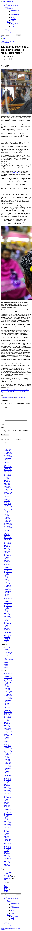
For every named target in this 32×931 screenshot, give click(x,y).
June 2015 (6, 610)
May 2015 (6, 612)
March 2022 (7, 501)
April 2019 (7, 546)
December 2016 (8, 585)
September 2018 (8, 554)
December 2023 (8, 470)
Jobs (19, 397)
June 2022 (6, 496)
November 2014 (8, 619)
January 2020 (7, 539)
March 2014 (7, 631)
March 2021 (7, 518)
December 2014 (8, 617)
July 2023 (6, 477)
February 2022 (8, 502)
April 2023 (7, 481)
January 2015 (7, 616)
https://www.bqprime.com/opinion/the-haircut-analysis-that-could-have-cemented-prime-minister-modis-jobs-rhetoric (15, 391)
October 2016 (7, 588)
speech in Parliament (15, 172)
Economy (11, 397)
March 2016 (7, 597)
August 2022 (7, 493)
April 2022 (7, 499)
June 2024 (6, 461)
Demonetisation (15, 14)
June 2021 (6, 514)
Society (9, 22)
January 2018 (7, 566)
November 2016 (8, 586)
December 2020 (8, 523)
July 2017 (6, 575)
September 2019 (8, 542)
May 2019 (6, 545)
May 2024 (6, 462)
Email (3, 424)
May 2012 (6, 640)
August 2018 (7, 555)
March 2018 (7, 563)
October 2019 (7, 541)
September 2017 (8, 572)
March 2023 (7, 483)
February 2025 (8, 449)
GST (12, 11)
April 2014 (7, 629)
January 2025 (7, 450)
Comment (4, 407)
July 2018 (6, 557)
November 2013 (8, 635)
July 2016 (6, 592)
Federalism (13, 19)
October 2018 (7, 552)
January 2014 (7, 632)
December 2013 (8, 634)
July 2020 (6, 530)
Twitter (6, 665)
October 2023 (7, 473)
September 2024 (8, 456)
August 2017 (7, 573)
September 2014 (8, 622)
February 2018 (8, 564)
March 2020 (7, 536)
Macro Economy (15, 10)
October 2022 (7, 490)
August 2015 (7, 607)
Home (2, 41)
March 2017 (7, 580)
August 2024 (7, 458)
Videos (6, 667)
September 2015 (8, 606)
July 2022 (6, 495)
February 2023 (8, 484)
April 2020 (7, 535)
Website (3, 427)
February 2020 (8, 538)
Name (3, 421)
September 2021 (8, 510)
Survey (23, 397)
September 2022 (8, 492)
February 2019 (8, 549)
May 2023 (6, 480)
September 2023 (8, 474)
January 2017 (7, 583)
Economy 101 (7, 653)
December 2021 (8, 505)
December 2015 (8, 601)
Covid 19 (6, 651)
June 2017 (6, 576)
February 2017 (8, 582)
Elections (13, 17)
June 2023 (6, 478)
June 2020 (6, 532)
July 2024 (6, 459)
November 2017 (8, 569)
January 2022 (7, 504)
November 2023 (8, 471)
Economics (10, 8)
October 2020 (7, 526)
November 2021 (8, 507)
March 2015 (7, 613)
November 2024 (8, 453)
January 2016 (7, 600)
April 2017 (7, 579)
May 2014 (6, 628)
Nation (12, 20)
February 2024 (8, 467)
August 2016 (7, 591)
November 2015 (8, 603)
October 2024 (7, 455)
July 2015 (6, 609)
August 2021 (7, 511)
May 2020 (6, 533)
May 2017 (6, 578)
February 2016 (8, 598)
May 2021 (6, 515)
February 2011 (7, 641)
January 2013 (7, 638)
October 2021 (7, 508)
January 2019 (7, 551)
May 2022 (6, 498)
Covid (12, 25)
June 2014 (6, 626)
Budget (12, 13)
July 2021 (6, 512)
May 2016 (6, 595)
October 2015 (7, 604)
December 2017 (8, 567)
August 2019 (7, 544)
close (2, 437)
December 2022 (8, 487)
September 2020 (8, 527)
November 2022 (8, 489)
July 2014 (6, 625)
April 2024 (7, 464)
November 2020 (8, 524)
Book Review (14, 23)
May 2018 (6, 560)
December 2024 (8, 452)
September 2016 (8, 589)
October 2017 (7, 570)
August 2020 (7, 529)
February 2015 (8, 614)
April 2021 (7, 517)
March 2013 (7, 637)
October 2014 (7, 620)
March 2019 (7, 548)
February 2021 (8, 520)
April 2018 (7, 561)
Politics (9, 16)
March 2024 (7, 465)
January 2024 (7, 468)
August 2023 (7, 476)
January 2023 (7, 486)
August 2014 (7, 623)
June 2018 (6, 558)
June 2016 (6, 594)
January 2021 (7, 521)
